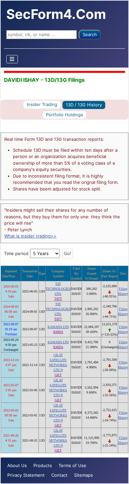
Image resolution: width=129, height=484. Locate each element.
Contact (59, 475)
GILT (58, 375)
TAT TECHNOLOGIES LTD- (58, 289)
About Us (17, 465)
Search (90, 34)
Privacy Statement (26, 475)
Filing (123, 289)
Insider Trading (42, 104)
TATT (58, 298)
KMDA (58, 332)
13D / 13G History (84, 104)
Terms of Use (72, 465)
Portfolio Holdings (64, 114)
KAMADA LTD (58, 327)
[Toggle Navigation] (12, 59)
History (123, 294)
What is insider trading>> (30, 236)
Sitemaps (83, 475)
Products (42, 465)
